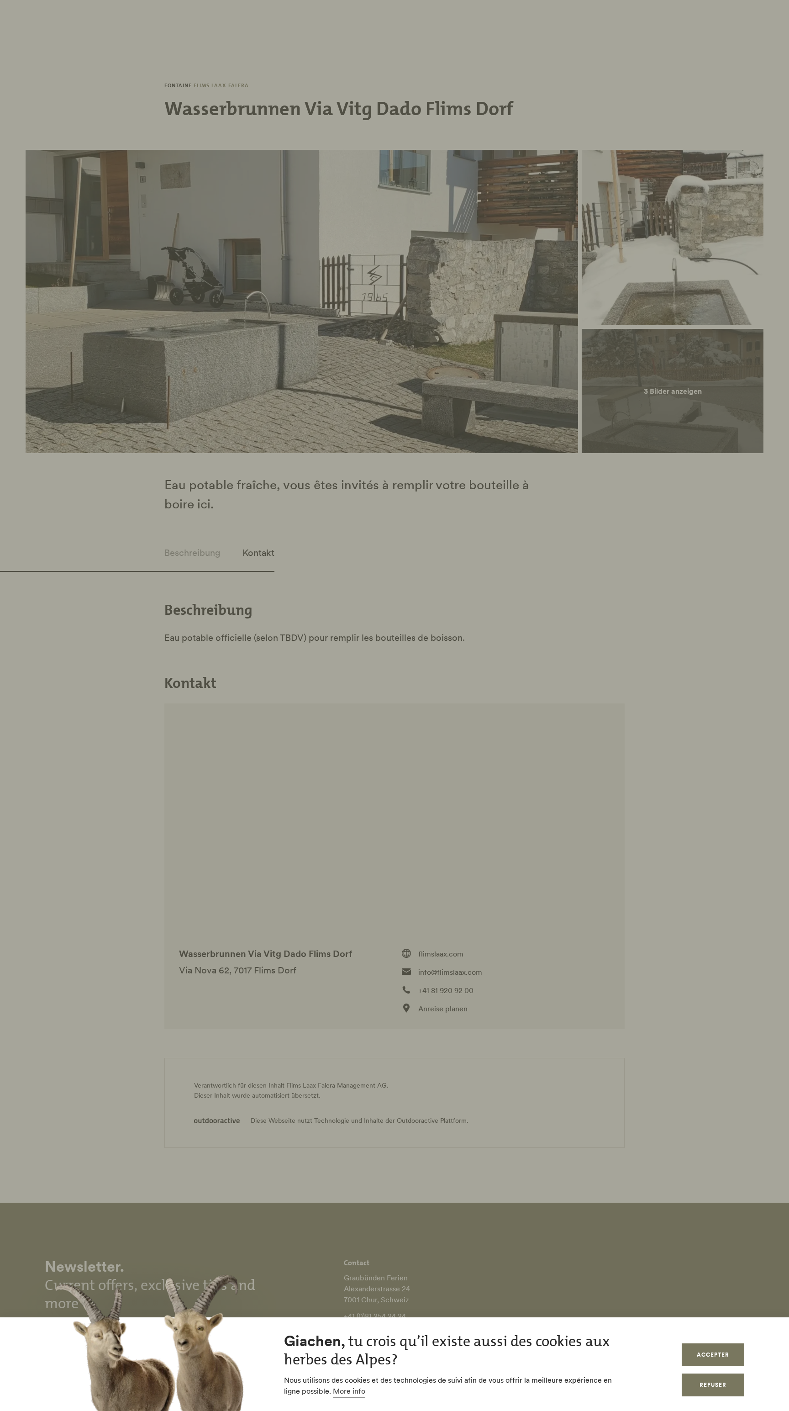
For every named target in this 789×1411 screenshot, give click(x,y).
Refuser (713, 1384)
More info (349, 1390)
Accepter (713, 1354)
